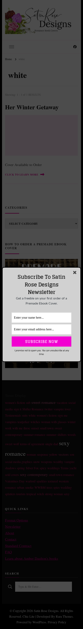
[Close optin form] (75, 273)
